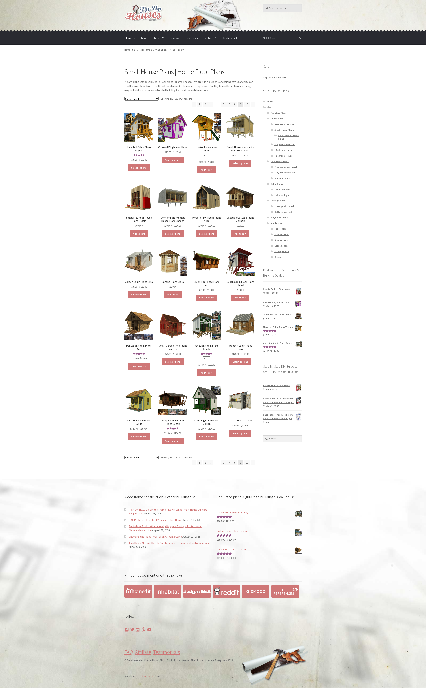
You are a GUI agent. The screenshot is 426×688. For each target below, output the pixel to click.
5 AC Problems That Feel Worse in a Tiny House (155, 520)
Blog (157, 38)
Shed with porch (282, 240)
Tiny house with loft (284, 172)
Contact (208, 38)
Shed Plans (276, 223)
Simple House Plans (284, 144)
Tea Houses (280, 228)
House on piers (282, 178)
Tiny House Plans (280, 161)
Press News (191, 38)
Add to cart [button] (206, 169)
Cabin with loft (282, 189)
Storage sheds (281, 251)
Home (127, 49)
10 (247, 104)
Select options (138, 167)
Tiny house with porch (286, 166)
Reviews (174, 38)
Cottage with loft (283, 211)
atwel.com (147, 676)
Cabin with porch (283, 195)
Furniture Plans (279, 112)
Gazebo (278, 257)
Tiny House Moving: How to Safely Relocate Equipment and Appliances (169, 543)
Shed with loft (281, 234)
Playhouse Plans (279, 217)
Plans (127, 38)
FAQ (128, 652)
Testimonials (230, 38)
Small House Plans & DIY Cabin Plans (150, 49)
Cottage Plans (278, 200)
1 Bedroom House (283, 155)
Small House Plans (284, 129)
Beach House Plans (284, 124)
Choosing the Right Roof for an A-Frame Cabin (155, 536)
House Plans (277, 118)
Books (144, 38)
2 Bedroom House (283, 150)
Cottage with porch (284, 206)
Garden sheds (281, 245)
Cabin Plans (277, 183)
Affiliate (143, 652)
